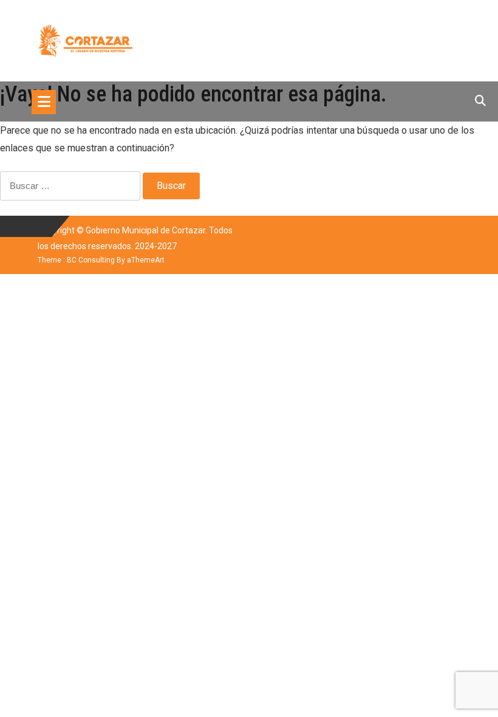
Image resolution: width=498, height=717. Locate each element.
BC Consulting (91, 260)
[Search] (480, 100)
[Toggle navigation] (44, 102)
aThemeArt (146, 260)
